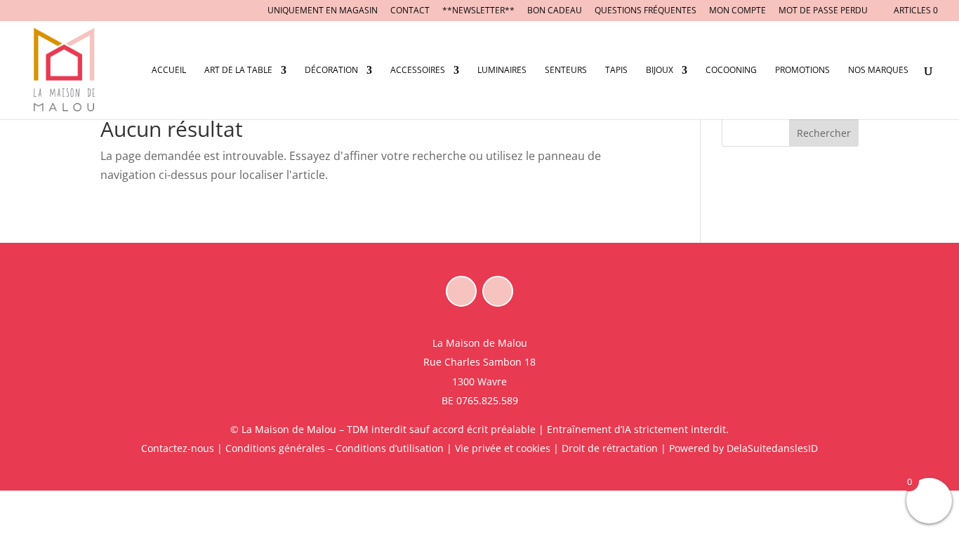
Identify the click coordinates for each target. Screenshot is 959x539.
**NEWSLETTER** (478, 11)
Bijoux (659, 70)
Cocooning (731, 70)
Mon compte (737, 11)
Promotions (802, 70)
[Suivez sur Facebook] (461, 291)
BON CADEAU (554, 11)
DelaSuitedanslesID (772, 448)
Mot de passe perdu (823, 11)
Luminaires (502, 70)
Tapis (616, 70)
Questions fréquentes (645, 11)
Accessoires (417, 70)
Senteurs (566, 70)
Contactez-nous (177, 448)
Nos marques (878, 70)
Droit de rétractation (610, 448)
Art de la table (238, 70)
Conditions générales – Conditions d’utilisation (334, 448)
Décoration (331, 70)
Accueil (169, 70)
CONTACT (410, 11)
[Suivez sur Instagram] (497, 291)
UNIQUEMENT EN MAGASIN (322, 11)
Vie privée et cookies (502, 448)
